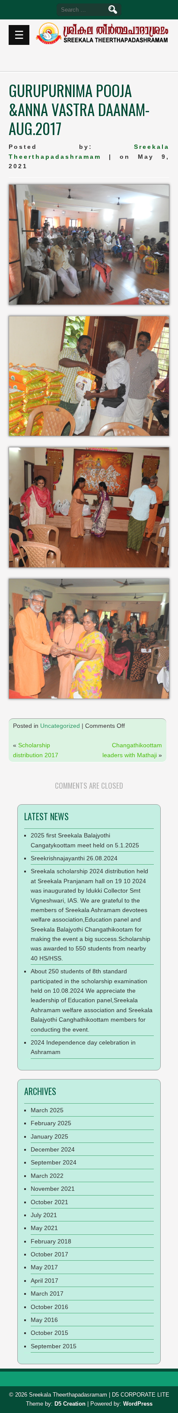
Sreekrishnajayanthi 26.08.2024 (74, 858)
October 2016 (49, 1306)
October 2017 (49, 1254)
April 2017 (44, 1280)
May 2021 (44, 1227)
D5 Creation (70, 1403)
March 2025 (47, 1110)
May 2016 (44, 1319)
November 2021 (53, 1188)
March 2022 (47, 1175)
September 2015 (53, 1346)
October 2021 (49, 1202)
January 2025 (49, 1136)
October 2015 (49, 1332)
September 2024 (53, 1162)
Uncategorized (60, 725)
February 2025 (51, 1123)
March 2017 (47, 1293)
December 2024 (53, 1149)
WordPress (138, 1403)
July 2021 (44, 1215)
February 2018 (51, 1241)
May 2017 (44, 1267)
